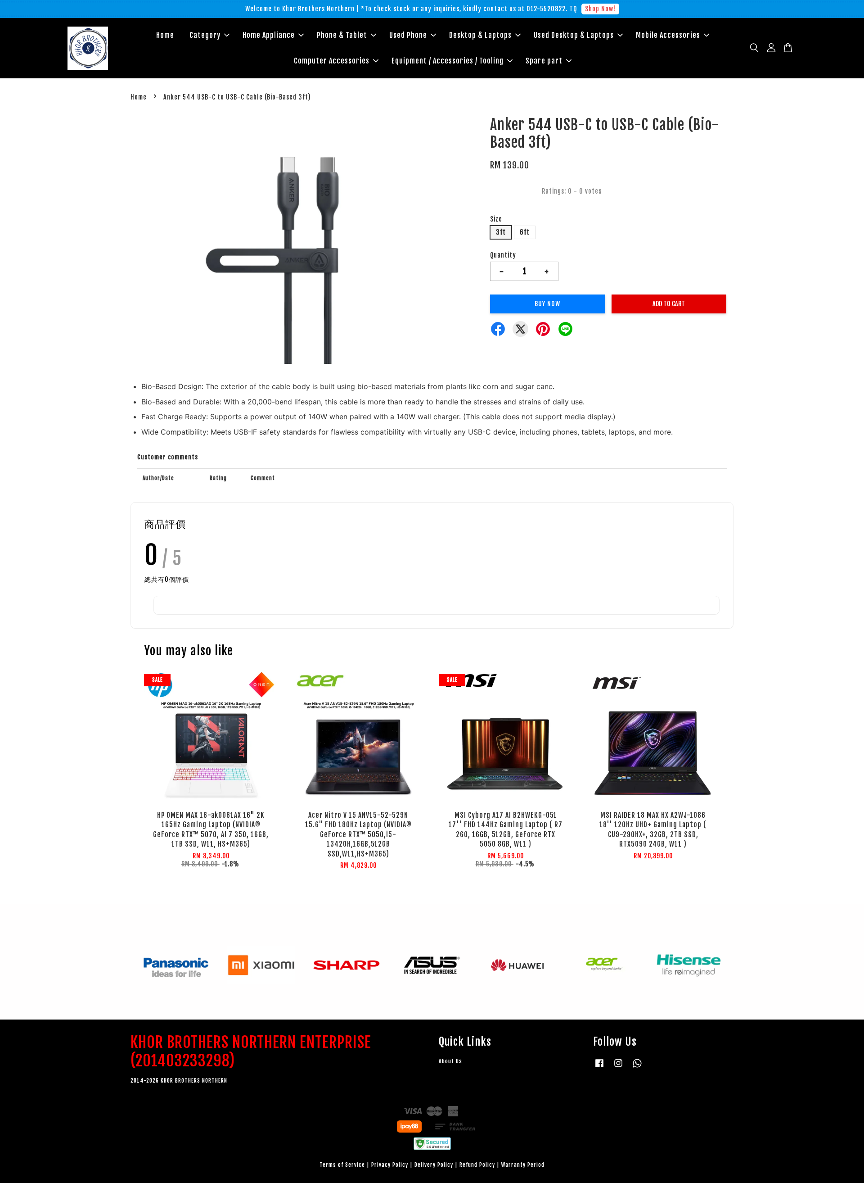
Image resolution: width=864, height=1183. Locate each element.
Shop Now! (600, 9)
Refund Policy (477, 1164)
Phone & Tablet (342, 35)
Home (165, 35)
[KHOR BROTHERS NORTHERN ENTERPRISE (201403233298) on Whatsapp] (637, 1067)
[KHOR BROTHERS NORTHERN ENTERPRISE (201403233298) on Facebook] (599, 1067)
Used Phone (408, 35)
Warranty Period (522, 1164)
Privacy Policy (389, 1164)
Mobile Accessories (668, 35)
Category (204, 35)
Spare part (544, 60)
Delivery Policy (433, 1164)
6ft (525, 232)
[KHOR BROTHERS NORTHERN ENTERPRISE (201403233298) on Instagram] (618, 1067)
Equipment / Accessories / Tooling (448, 60)
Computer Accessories (331, 60)
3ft (501, 232)
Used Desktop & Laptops (574, 35)
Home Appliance (269, 35)
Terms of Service (342, 1164)
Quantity (503, 255)
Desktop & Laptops (480, 35)
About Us (450, 1061)
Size (496, 219)
